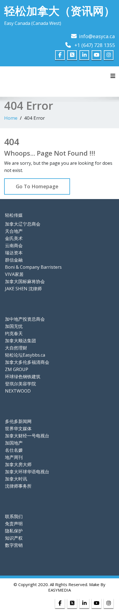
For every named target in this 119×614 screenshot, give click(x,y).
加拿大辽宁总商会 (22, 224)
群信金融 (14, 260)
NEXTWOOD (18, 391)
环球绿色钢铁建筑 (22, 376)
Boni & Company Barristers (33, 267)
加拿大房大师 (18, 464)
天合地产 (14, 231)
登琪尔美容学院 (20, 384)
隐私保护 (14, 531)
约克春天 (14, 333)
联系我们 (14, 516)
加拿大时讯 (16, 479)
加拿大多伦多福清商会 (27, 362)
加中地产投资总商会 (25, 319)
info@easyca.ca (97, 36)
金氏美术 (14, 238)
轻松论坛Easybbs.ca (25, 355)
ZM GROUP (16, 369)
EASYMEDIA (59, 590)
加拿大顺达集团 (20, 341)
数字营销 (14, 545)
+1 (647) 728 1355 (94, 45)
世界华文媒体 (18, 428)
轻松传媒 (14, 215)
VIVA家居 (14, 274)
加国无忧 (14, 326)
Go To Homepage (37, 186)
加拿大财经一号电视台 (27, 436)
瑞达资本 (14, 253)
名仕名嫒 (14, 450)
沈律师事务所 (18, 486)
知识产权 (14, 538)
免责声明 (14, 524)
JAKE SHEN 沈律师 (23, 289)
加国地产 (14, 443)
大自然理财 (16, 348)
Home (10, 118)
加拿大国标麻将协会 (25, 281)
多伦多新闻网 (18, 421)
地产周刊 (14, 457)
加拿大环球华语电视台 (27, 472)
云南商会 (14, 245)
